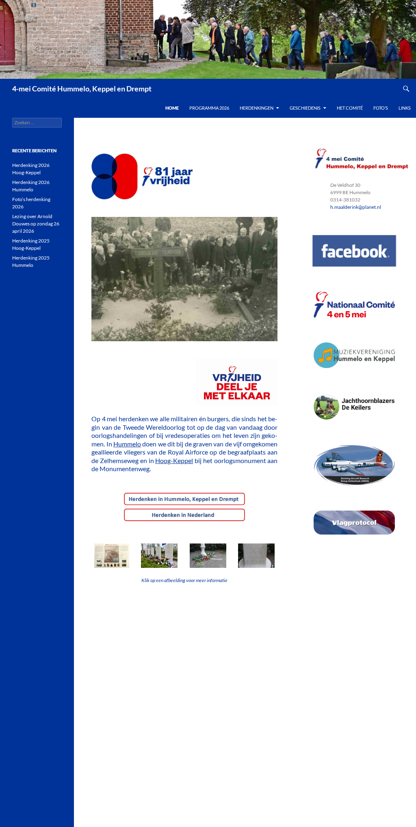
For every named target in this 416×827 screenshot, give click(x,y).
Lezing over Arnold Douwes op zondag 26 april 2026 (35, 223)
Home (172, 107)
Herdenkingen (256, 107)
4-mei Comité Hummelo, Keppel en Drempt (82, 88)
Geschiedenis (305, 107)
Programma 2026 (209, 107)
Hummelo (127, 444)
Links (405, 107)
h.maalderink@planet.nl (355, 207)
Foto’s (380, 107)
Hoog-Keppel (174, 460)
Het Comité (350, 107)
